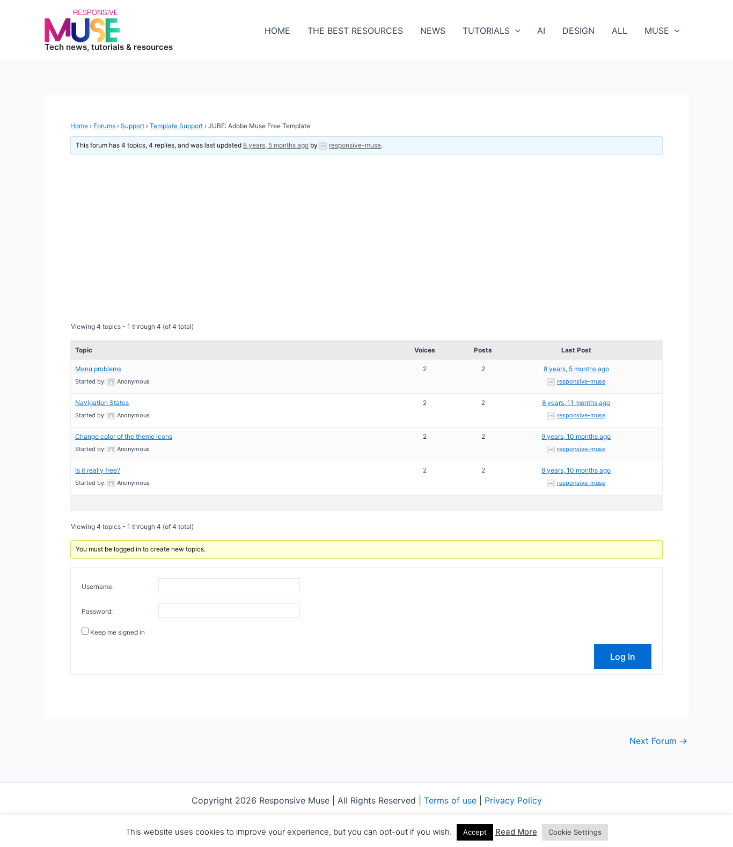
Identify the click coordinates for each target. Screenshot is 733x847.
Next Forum (658, 740)
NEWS (432, 30)
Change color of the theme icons (123, 436)
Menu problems (98, 369)
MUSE (656, 30)
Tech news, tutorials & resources (109, 47)
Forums (104, 126)
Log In (622, 656)
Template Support (176, 126)
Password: (97, 611)
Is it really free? (97, 470)
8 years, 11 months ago (576, 403)
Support (132, 126)
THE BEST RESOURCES (355, 30)
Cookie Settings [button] (575, 832)
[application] (515, 30)
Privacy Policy (513, 800)
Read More (516, 832)
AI (541, 30)
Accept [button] (475, 832)
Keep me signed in (117, 632)
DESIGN (578, 30)
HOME (277, 30)
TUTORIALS (486, 30)
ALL (619, 30)
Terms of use (450, 800)
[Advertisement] (366, 238)
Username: (98, 587)
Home (79, 126)
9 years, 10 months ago (576, 436)
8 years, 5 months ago (276, 145)
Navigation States (102, 403)
